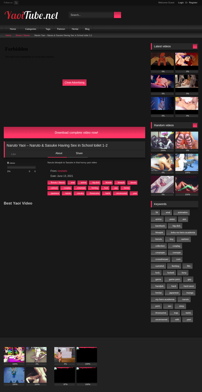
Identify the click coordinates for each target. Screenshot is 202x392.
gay (116, 188)
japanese (55, 193)
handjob (159, 286)
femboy (95, 188)
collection (160, 246)
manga (189, 292)
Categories (30, 29)
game (158, 279)
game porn (174, 279)
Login (181, 2)
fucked (170, 272)
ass (184, 219)
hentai (126, 188)
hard (173, 286)
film (188, 266)
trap (176, 312)
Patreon (61, 29)
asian (172, 219)
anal (73, 182)
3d (156, 212)
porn (157, 306)
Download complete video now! (76, 132)
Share (79, 153)
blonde (109, 182)
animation (183, 212)
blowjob (121, 182)
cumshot (159, 266)
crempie (177, 252)
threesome (94, 193)
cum (178, 259)
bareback (160, 225)
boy (171, 239)
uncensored (121, 193)
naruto (68, 193)
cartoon (54, 188)
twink (107, 193)
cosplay (67, 188)
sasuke (80, 193)
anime (83, 182)
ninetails (62, 171)
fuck (106, 188)
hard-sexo (189, 286)
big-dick (96, 182)
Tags (48, 29)
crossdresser (161, 259)
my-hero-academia (164, 299)
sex (169, 306)
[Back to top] (192, 383)
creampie (81, 188)
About (58, 153)
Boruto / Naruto (23, 35)
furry (184, 272)
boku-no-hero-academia (183, 232)
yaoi (135, 193)
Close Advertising (74, 82)
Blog (87, 29)
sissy (181, 306)
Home (13, 29)
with (177, 319)
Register (193, 2)
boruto (133, 182)
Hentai (75, 29)
